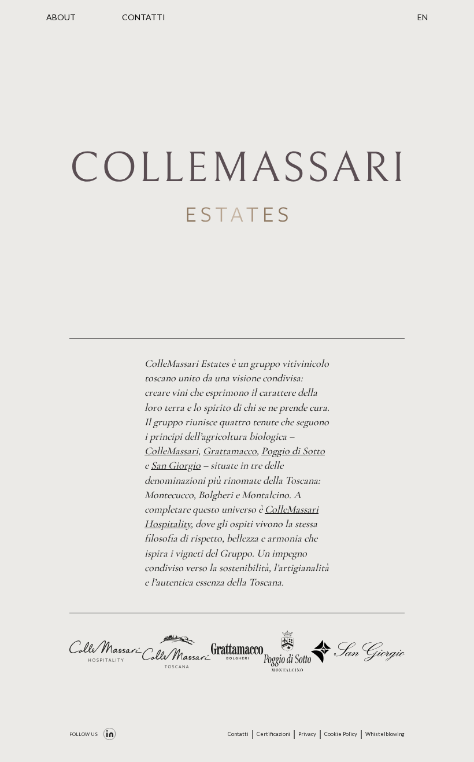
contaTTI (143, 17)
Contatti (238, 734)
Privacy (307, 734)
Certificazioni (273, 734)
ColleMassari (171, 450)
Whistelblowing (385, 734)
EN (422, 17)
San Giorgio (176, 465)
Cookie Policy (340, 734)
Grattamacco (230, 450)
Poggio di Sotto (293, 450)
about (61, 17)
